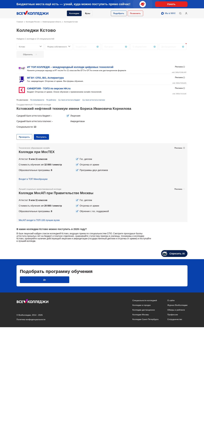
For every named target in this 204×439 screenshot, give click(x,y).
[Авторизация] (186, 13)
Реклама (179, 67)
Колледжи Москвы (140, 314)
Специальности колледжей (144, 300)
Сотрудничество (174, 319)
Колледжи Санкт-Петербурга (145, 319)
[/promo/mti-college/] (102, 163)
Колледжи (74, 13)
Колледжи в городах (141, 305)
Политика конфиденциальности (31, 319)
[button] (119, 13)
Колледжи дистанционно (143, 310)
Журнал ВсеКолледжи (177, 305)
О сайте (171, 300)
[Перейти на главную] (33, 13)
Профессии (172, 314)
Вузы (87, 13)
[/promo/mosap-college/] (102, 203)
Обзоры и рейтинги (176, 310)
